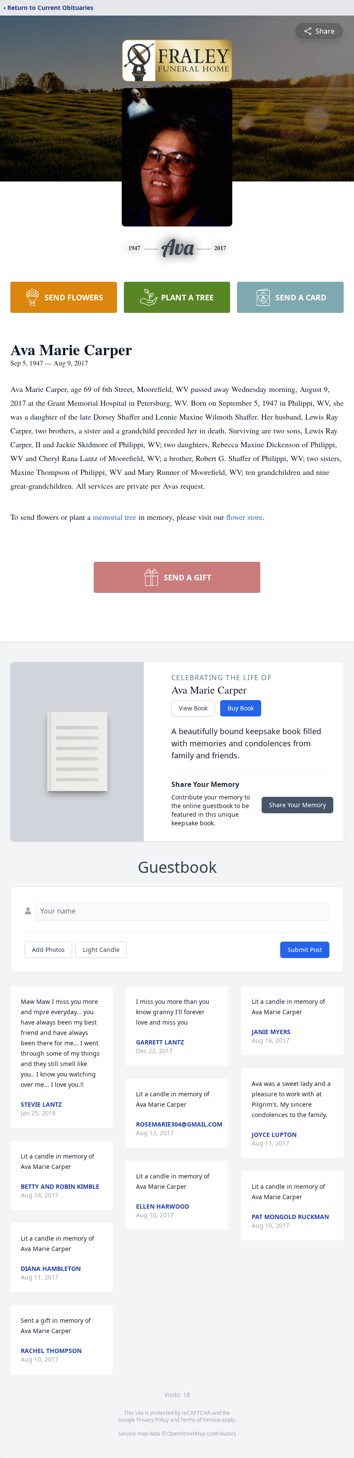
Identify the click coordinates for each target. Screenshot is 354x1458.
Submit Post (305, 949)
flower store (244, 517)
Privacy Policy (152, 1419)
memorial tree (114, 517)
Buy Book (241, 708)
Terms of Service (200, 1419)
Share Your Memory (297, 805)
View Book (193, 708)
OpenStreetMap (186, 1433)
